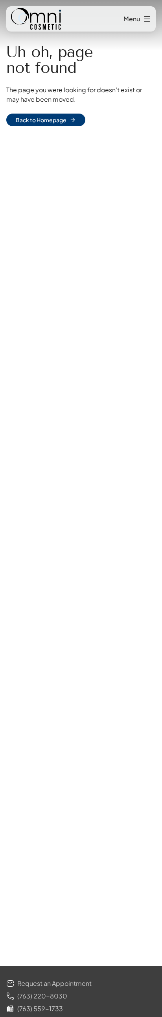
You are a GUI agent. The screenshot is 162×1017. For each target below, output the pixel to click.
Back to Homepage (41, 119)
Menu (131, 19)
